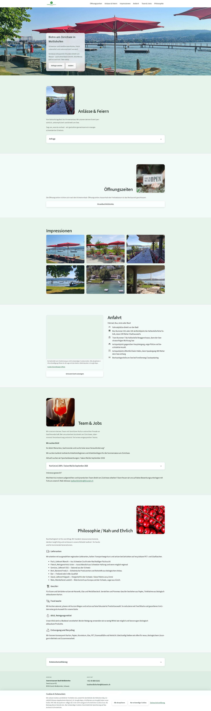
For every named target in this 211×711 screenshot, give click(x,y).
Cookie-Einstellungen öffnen (56, 367)
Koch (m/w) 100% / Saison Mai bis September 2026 (68, 466)
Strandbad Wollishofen (105, 204)
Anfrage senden (56, 65)
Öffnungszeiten (96, 3)
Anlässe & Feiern (111, 3)
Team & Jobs (147, 3)
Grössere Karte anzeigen (75, 374)
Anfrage (52, 139)
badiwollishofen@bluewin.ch (82, 481)
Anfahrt (136, 3)
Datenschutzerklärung (58, 662)
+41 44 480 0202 (93, 681)
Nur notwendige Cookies (138, 703)
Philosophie (159, 3)
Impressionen (125, 3)
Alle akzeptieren (119, 703)
